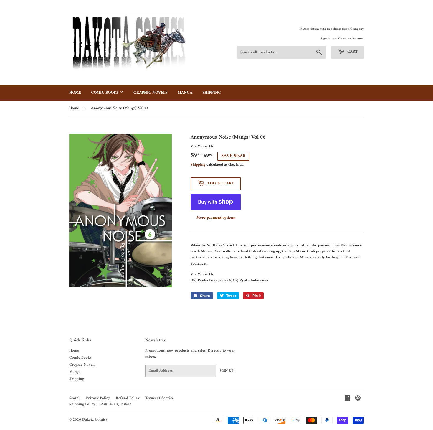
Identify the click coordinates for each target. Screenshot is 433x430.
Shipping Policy (82, 404)
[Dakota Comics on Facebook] (347, 399)
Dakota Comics (94, 419)
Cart (352, 51)
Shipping (211, 92)
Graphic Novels (150, 92)
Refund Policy (128, 398)
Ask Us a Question (116, 404)
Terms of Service (159, 398)
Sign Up (227, 371)
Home (75, 92)
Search (74, 398)
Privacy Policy (98, 398)
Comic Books (105, 92)
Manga (185, 92)
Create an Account (351, 39)
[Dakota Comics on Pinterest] (358, 399)
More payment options (215, 218)
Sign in (325, 39)
